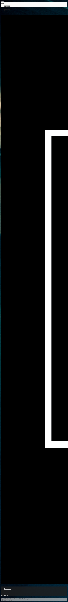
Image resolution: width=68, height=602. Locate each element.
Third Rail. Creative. (6, 600)
